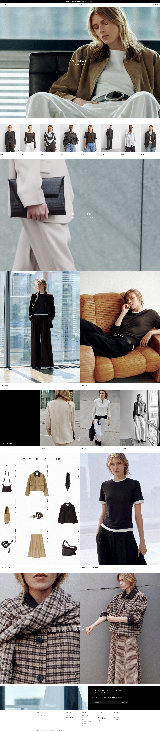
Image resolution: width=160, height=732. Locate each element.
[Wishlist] (150, 4)
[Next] (158, 139)
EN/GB (156, 4)
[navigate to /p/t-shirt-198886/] (50, 138)
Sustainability (69, 717)
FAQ (83, 725)
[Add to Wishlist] (18, 150)
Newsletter (85, 715)
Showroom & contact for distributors (103, 718)
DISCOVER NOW (80, 64)
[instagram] (38, 715)
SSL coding (115, 719)
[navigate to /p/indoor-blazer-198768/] (10, 138)
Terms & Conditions (38, 730)
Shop (5, 4)
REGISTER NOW (124, 702)
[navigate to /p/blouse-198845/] (131, 138)
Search (142, 4)
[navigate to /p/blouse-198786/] (70, 138)
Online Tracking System (87, 721)
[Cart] (153, 4)
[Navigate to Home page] (80, 4)
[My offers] (158, 1)
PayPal (115, 715)
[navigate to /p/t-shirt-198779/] (30, 138)
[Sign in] (148, 4)
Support (100, 715)
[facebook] (35, 715)
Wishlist (84, 719)
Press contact (101, 720)
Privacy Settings (61, 730)
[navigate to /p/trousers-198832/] (111, 138)
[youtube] (44, 715)
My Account (85, 717)
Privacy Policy (52, 730)
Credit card (116, 717)
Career (68, 715)
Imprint (46, 730)
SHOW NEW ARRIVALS (87, 217)
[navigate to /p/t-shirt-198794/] (90, 138)
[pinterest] (41, 715)
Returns (84, 723)
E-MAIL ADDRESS (97, 702)
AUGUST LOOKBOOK (72, 217)
